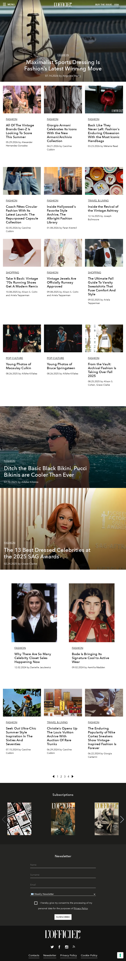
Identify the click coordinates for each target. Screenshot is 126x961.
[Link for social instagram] (66, 947)
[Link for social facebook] (59, 947)
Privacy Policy (81, 908)
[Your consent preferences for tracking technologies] (120, 955)
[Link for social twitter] (52, 947)
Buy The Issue (103, 4)
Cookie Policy (89, 955)
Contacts (34, 955)
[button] (122, 819)
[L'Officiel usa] (63, 4)
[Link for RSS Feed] (73, 947)
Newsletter (49, 955)
